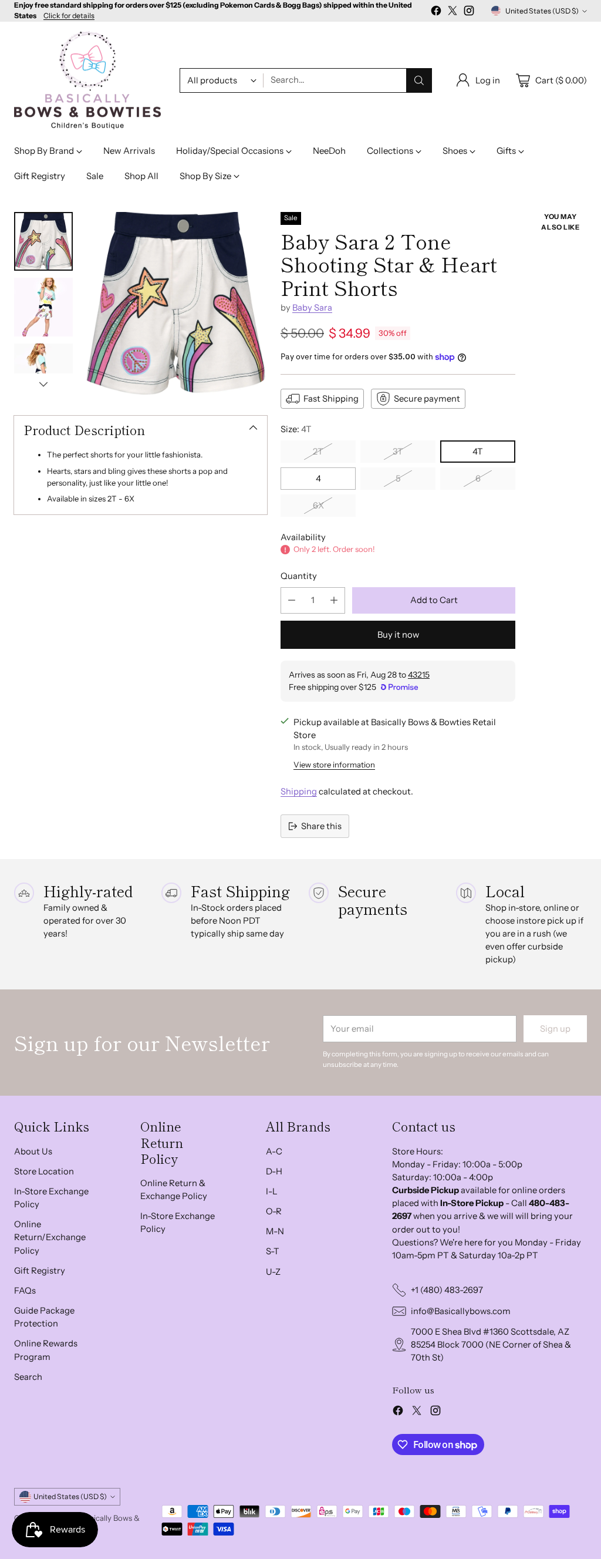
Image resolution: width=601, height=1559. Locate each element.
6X (318, 505)
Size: (296, 429)
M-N (275, 1231)
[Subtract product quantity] (291, 600)
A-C (274, 1151)
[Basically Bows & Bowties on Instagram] (469, 12)
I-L (272, 1191)
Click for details (68, 16)
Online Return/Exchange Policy (50, 1237)
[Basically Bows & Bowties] (87, 80)
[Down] (43, 384)
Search (28, 1377)
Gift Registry (39, 1270)
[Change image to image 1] (43, 241)
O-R (274, 1211)
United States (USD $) (542, 10)
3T (398, 451)
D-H (274, 1171)
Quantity (299, 576)
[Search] (419, 80)
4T (477, 451)
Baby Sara (312, 307)
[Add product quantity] (334, 600)
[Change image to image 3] (43, 373)
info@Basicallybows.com (461, 1311)
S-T (272, 1251)
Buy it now (398, 634)
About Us (33, 1151)
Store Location (44, 1171)
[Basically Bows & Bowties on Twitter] (452, 12)
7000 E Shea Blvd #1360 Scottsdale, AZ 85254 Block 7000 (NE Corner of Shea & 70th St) (491, 1344)
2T (318, 451)
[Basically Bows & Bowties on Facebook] (436, 12)
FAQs (25, 1290)
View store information (334, 764)
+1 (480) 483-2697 (447, 1290)
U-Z (273, 1272)
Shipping (299, 791)
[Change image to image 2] (43, 307)
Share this (321, 826)
